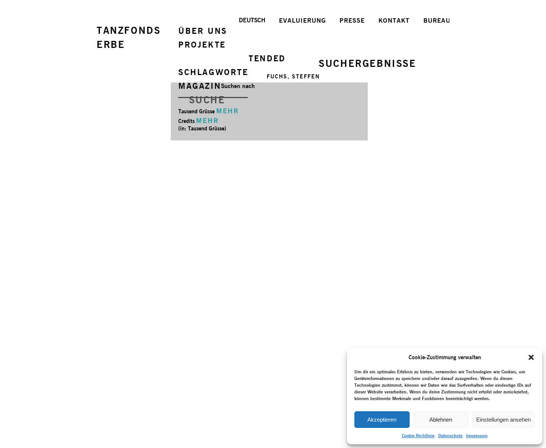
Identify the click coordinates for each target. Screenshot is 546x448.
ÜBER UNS (202, 31)
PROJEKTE (202, 44)
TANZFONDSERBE (128, 37)
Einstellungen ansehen (503, 419)
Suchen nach (238, 86)
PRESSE (352, 20)
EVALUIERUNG (302, 20)
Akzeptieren (381, 419)
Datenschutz (450, 435)
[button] (531, 357)
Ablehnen (440, 419)
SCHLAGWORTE (213, 72)
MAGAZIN (199, 86)
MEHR (227, 111)
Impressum (477, 435)
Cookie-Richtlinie (418, 435)
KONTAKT (394, 20)
